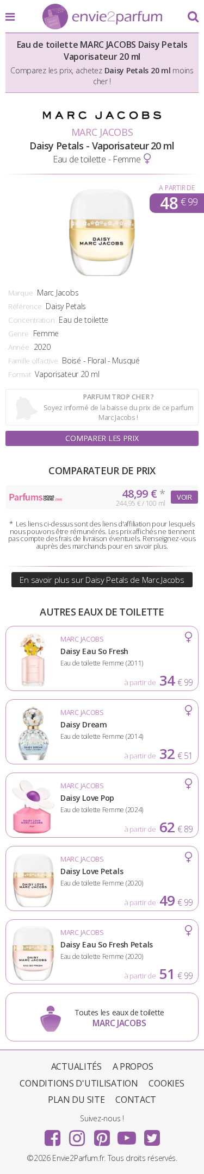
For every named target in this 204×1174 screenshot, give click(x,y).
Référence (24, 306)
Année (18, 347)
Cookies (166, 1083)
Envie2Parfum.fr (102, 17)
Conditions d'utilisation (79, 1083)
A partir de (176, 187)
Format (19, 374)
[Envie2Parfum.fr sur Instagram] (77, 1134)
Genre (18, 333)
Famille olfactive (33, 361)
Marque (20, 293)
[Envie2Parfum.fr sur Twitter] (152, 1134)
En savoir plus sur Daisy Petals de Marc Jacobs (102, 579)
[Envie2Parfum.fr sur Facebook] (52, 1134)
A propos (133, 1066)
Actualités (76, 1066)
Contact (135, 1100)
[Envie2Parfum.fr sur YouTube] (127, 1134)
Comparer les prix (101, 438)
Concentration (31, 320)
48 (178, 203)
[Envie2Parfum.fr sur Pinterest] (102, 1134)
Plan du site (76, 1100)
